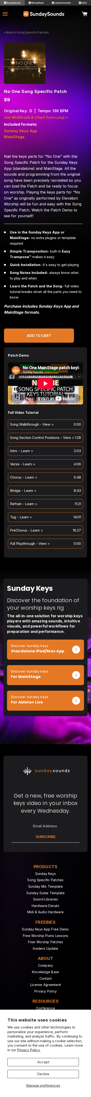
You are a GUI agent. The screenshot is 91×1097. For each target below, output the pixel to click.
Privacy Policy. (28, 1050)
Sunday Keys (45, 874)
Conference (45, 1008)
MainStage (14, 137)
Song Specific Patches (45, 880)
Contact (45, 978)
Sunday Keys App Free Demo (45, 929)
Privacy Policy (45, 991)
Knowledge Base (45, 972)
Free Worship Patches (45, 942)
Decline (43, 1074)
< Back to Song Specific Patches (26, 32)
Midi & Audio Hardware (45, 912)
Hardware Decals (45, 906)
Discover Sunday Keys (29, 646)
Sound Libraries (45, 899)
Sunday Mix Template (45, 886)
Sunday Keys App (20, 131)
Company (45, 965)
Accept (43, 1062)
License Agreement (45, 985)
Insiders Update (45, 948)
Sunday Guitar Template (45, 893)
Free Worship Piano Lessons (45, 936)
